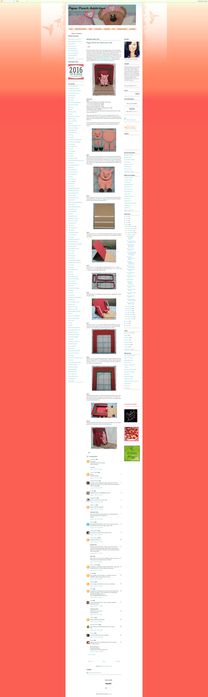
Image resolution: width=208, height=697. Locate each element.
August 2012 (130, 234)
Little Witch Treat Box (73, 232)
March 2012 (130, 314)
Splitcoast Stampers (128, 376)
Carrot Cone (71, 135)
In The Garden (98, 29)
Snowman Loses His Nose (73, 341)
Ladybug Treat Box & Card (131, 290)
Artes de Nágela (93, 472)
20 (120, 626)
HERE (135, 85)
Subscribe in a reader (131, 120)
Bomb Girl (70, 123)
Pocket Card (71, 274)
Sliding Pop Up (127, 201)
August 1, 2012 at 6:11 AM (96, 469)
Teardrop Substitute (72, 364)
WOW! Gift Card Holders (80, 29)
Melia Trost (93, 505)
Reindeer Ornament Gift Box (74, 311)
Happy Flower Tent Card (73, 197)
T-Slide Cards (127, 207)
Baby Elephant (71, 97)
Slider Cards (127, 198)
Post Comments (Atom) (107, 666)
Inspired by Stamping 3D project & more (131, 263)
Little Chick (71, 225)
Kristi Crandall (93, 565)
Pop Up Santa (71, 285)
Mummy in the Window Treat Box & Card (130, 246)
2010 (127, 323)
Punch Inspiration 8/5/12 (131, 296)
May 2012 (129, 310)
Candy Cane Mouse (72, 132)
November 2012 (131, 228)
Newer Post (90, 661)
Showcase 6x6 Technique (73, 318)
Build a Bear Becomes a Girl (74, 125)
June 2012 (129, 308)
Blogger (110, 694)
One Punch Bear (71, 258)
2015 (127, 218)
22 (120, 642)
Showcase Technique (128, 196)
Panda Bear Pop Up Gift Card (74, 262)
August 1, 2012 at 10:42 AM (96, 519)
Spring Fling (107, 29)
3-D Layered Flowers (72, 86)
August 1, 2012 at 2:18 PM (96, 570)
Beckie (91, 640)
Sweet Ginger (71, 355)
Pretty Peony (71, 292)
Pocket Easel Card (128, 189)
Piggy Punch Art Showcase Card (131, 303)
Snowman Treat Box (72, 55)
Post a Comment (92, 654)
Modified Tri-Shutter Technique (75, 244)
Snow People (71, 339)
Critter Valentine (72, 151)
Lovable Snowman (72, 234)
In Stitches (70, 214)
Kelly (91, 589)
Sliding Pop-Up (127, 166)
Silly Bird (70, 325)
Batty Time (70, 107)
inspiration (126, 337)
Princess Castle (71, 295)
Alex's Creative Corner (129, 355)
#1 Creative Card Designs (130, 404)
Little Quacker (71, 230)
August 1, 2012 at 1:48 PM (96, 561)
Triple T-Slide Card (72, 374)
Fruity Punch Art (72, 179)
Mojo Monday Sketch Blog (130, 369)
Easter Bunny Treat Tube (73, 165)
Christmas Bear (71, 144)
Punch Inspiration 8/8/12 (131, 286)
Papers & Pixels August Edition (131, 266)
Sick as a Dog (71, 320)
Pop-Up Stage (127, 194)
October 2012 (130, 230)
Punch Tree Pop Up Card (73, 302)
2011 (127, 321)
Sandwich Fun (130, 279)
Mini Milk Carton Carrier (73, 239)
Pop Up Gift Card (128, 191)
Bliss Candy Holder (72, 121)
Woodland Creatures (122, 29)
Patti (91, 600)
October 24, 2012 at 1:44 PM (96, 651)
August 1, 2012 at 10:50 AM (96, 527)
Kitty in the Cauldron (73, 220)
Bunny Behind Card (72, 130)
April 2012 (129, 312)
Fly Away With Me (72, 174)
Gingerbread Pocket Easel (74, 188)
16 (120, 591)
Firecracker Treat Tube (73, 172)
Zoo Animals (132, 29)
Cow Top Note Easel (72, 146)
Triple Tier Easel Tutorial (130, 249)
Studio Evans (127, 385)
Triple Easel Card (128, 169)
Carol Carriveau (94, 537)
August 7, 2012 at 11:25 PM (96, 630)
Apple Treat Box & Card (73, 93)
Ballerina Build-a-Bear (73, 104)
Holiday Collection (72, 46)
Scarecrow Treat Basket (73, 53)
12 (120, 558)
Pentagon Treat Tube (128, 164)
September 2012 (131, 232)
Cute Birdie (70, 155)
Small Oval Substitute (73, 332)
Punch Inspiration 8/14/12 (131, 270)
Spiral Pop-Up (127, 205)
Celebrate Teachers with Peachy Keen (131, 300)
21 (120, 635)
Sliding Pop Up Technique (74, 327)
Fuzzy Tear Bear (71, 181)
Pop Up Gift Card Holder (73, 278)
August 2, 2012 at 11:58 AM (96, 606)
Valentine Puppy (72, 378)
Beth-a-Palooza (127, 362)
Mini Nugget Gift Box (73, 241)
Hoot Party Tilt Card (72, 209)
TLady (91, 491)
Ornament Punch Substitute (74, 260)
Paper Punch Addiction (86, 8)
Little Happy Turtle (72, 227)
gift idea (126, 335)
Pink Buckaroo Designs (129, 372)
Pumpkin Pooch (71, 299)
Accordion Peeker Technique (74, 90)
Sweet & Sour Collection (73, 353)
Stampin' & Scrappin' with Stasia (131, 381)
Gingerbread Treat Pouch (73, 190)
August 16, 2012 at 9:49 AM (96, 637)
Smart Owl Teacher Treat (73, 334)
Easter (90, 29)
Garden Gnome (71, 183)
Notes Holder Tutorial (73, 50)
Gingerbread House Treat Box (74, 41)
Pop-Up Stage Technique (73, 288)
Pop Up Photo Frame (72, 283)
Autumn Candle (71, 95)
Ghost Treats (71, 186)
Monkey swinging (72, 246)
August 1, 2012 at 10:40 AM (96, 509)
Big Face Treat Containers (74, 116)
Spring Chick (71, 348)
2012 (127, 224)
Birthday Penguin (72, 118)
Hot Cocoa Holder (72, 211)
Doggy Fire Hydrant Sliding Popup (76, 160)
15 (120, 584)
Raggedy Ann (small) (73, 309)
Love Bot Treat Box (72, 48)
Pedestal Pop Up (127, 157)
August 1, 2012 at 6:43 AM (96, 478)
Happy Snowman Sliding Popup (75, 202)
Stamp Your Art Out (128, 378)
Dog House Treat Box (73, 158)
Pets (114, 29)
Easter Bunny (71, 162)
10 (120, 539)
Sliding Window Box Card (74, 330)
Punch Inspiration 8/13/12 (131, 273)
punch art (126, 347)
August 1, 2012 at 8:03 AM (96, 488)
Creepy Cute (71, 148)
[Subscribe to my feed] (125, 120)
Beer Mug (70, 114)
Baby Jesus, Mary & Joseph (74, 102)
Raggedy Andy (71, 304)
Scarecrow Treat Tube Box (74, 316)
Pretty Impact (127, 374)
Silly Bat (70, 323)
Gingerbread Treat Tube (73, 193)
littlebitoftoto (93, 498)
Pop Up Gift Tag (71, 281)
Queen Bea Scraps (94, 624)
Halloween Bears (72, 43)
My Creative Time (128, 333)
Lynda (91, 573)
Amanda (92, 522)
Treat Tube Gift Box (72, 369)
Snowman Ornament (72, 343)
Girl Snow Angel (72, 195)
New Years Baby (71, 255)
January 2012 (130, 318)
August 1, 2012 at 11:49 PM (96, 586)
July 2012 (129, 306)
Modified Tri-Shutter (128, 155)
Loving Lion (71, 237)
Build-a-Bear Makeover (73, 128)
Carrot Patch (71, 137)
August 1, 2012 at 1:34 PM (96, 553)
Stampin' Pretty (127, 383)
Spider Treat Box (72, 346)
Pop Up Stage (127, 162)
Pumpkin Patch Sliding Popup (74, 297)
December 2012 (130, 226)
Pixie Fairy (70, 272)
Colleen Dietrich (94, 530)
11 (120, 546)
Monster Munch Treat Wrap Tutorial (130, 238)
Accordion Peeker (128, 180)
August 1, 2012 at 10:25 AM (96, 495)
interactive (126, 340)
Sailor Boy (70, 313)
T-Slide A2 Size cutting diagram (75, 357)
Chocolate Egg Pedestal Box (74, 142)
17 (120, 602)
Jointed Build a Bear (72, 216)
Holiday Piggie (71, 204)
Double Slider (127, 182)
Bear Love (70, 109)
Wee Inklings (127, 388)
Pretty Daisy (71, 290)
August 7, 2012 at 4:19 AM (96, 621)
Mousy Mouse (71, 251)
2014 (127, 220)
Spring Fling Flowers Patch (74, 350)
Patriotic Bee (71, 265)
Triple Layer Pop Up (72, 371)
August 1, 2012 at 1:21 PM (96, 541)
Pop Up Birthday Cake (73, 276)
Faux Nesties (71, 167)
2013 (127, 222)
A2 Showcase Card (128, 177)
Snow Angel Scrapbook (73, 336)
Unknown (92, 582)
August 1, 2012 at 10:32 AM (96, 502)
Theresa (92, 633)
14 (120, 575)
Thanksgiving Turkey (73, 367)
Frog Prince (70, 176)
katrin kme (92, 459)
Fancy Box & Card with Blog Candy (131, 241)
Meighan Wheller (94, 481)
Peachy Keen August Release (131, 293)
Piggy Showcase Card (73, 269)
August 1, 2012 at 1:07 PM (96, 534)
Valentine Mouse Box (73, 376)
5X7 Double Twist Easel (73, 88)
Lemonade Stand (72, 223)
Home (71, 29)
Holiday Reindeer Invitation (74, 207)
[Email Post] (89, 452)
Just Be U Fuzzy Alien (73, 218)
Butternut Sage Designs (129, 365)
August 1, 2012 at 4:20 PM (96, 578)
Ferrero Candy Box (72, 169)
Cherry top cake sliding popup (75, 139)
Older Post (118, 661)
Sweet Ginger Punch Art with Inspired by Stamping (131, 253)
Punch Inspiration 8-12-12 (131, 276)
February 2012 (130, 316)
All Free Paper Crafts (128, 360)
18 (120, 611)
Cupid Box (70, 153)
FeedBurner (135, 111)
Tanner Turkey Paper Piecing (74, 362)
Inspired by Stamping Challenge (130, 283)
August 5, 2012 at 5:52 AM (96, 614)
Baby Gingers (71, 100)
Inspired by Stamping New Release (131, 258)
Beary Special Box (72, 111)
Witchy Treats (71, 381)
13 (120, 567)
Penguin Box (71, 267)
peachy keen (127, 344)
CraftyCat (126, 367)
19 (120, 619)
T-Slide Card (71, 360)
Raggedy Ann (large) (72, 306)
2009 (127, 325)
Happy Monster (71, 200)
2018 (127, 216)
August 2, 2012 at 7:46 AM (96, 597)
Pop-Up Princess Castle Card (74, 39)
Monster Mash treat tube (73, 248)
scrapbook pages (128, 349)
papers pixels (127, 342)
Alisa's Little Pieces (128, 358)
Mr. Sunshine (71, 253)
